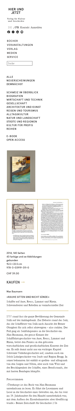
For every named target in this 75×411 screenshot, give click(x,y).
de (10, 27)
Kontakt (24, 27)
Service (12, 57)
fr (17, 27)
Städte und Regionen (22, 121)
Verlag (12, 49)
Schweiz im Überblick (22, 92)
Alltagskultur (18, 114)
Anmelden (36, 27)
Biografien (15, 96)
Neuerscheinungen (21, 80)
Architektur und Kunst (24, 107)
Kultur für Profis (20, 125)
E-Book (12, 136)
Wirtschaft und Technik (25, 100)
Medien (12, 53)
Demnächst (15, 84)
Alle (10, 77)
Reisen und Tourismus (22, 111)
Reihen (12, 129)
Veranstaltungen (20, 45)
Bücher (12, 41)
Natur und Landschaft (23, 118)
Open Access (16, 140)
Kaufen (13, 282)
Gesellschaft (17, 103)
